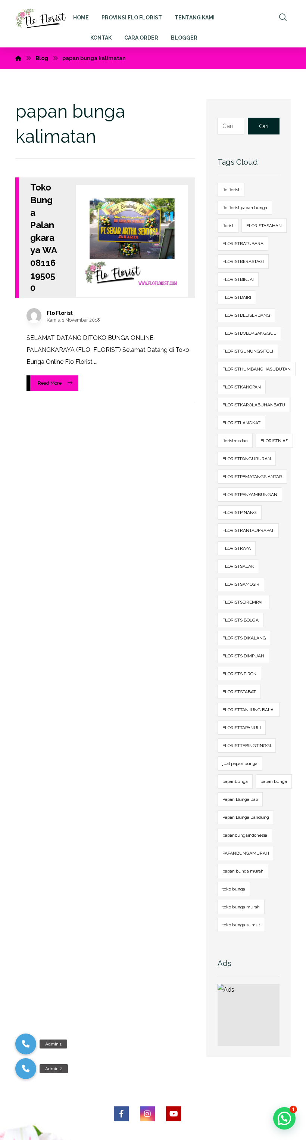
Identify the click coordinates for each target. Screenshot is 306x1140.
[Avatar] (33, 315)
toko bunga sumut (241, 924)
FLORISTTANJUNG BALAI (248, 709)
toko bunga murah (241, 907)
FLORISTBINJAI (238, 279)
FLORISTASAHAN (264, 225)
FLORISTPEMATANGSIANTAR (252, 476)
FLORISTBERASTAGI (243, 261)
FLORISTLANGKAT (241, 422)
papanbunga (235, 781)
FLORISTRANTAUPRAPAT (248, 530)
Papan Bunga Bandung (245, 817)
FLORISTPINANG (239, 512)
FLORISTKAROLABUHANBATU (253, 405)
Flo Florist (60, 313)
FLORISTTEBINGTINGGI (246, 745)
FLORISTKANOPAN (241, 387)
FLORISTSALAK (238, 566)
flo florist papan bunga (244, 207)
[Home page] (18, 58)
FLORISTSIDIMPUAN (243, 656)
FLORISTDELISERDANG (246, 315)
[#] (121, 1113)
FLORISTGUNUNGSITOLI (247, 351)
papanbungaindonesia (244, 835)
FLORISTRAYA (236, 548)
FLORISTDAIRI (236, 297)
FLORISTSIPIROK (239, 673)
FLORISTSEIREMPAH (243, 602)
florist (228, 225)
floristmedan (235, 440)
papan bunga (273, 781)
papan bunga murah (242, 871)
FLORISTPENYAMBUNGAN (249, 494)
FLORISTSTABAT (239, 691)
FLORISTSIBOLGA (240, 620)
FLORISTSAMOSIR (240, 584)
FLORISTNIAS (274, 440)
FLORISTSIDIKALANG (244, 638)
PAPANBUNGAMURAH (245, 853)
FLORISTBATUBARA (242, 243)
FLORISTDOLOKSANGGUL (249, 333)
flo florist (231, 189)
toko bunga (233, 889)
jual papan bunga (239, 763)
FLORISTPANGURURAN (246, 458)
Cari (263, 126)
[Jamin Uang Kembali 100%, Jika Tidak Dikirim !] (43, 20)
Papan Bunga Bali (240, 799)
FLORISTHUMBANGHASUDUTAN (256, 369)
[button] (25, 1068)
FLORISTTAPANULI (241, 727)
